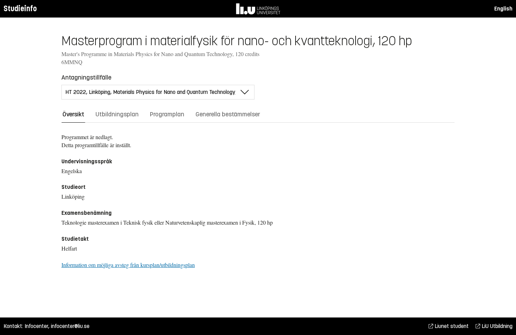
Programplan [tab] (167, 114)
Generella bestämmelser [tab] (228, 114)
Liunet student (451, 326)
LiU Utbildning (496, 326)
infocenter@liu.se (70, 326)
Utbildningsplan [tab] (117, 114)
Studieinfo (20, 8)
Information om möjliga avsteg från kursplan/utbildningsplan (128, 264)
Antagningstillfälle (86, 77)
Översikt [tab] (73, 114)
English (503, 8)
